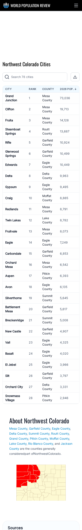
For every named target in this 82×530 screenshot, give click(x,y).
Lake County (17, 443)
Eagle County (61, 428)
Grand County (18, 438)
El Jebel (10, 364)
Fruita (9, 120)
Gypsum (11, 187)
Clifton (9, 109)
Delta (8, 176)
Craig (9, 198)
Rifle (8, 142)
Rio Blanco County (40, 443)
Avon (8, 287)
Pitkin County (39, 438)
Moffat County (59, 438)
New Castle (13, 331)
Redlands (11, 209)
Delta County (18, 433)
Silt (7, 375)
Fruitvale (11, 231)
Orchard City (14, 387)
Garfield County (39, 428)
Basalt (9, 353)
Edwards (11, 164)
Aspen (9, 275)
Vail (7, 342)
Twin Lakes (13, 220)
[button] (76, 5)
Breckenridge (14, 320)
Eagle (9, 242)
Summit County (39, 433)
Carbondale (13, 253)
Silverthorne (13, 298)
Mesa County (18, 428)
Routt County (60, 433)
